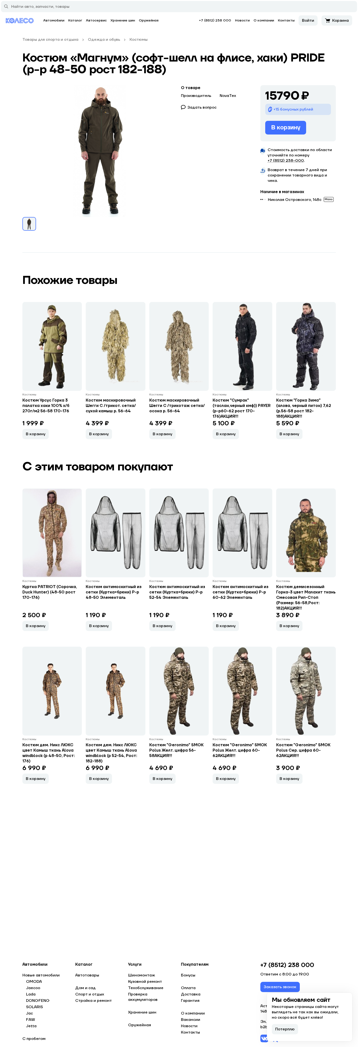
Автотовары (87, 975)
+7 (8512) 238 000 (215, 20)
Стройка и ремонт (93, 1000)
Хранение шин (123, 20)
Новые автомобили (41, 975)
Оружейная (149, 20)
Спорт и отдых (89, 994)
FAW (30, 1019)
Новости (242, 20)
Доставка (190, 994)
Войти (308, 20)
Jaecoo (33, 987)
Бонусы (188, 975)
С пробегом (34, 1038)
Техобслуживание (145, 987)
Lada (31, 994)
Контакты (286, 20)
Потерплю (285, 1029)
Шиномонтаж (141, 975)
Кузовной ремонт (145, 981)
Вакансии (190, 1019)
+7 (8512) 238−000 (286, 160)
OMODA (34, 981)
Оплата (188, 987)
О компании (264, 20)
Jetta (31, 1026)
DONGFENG (38, 1000)
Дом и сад (85, 987)
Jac (29, 1013)
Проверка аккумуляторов (143, 997)
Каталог (75, 20)
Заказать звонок (280, 987)
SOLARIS (34, 1007)
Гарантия (190, 1000)
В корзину (285, 127)
